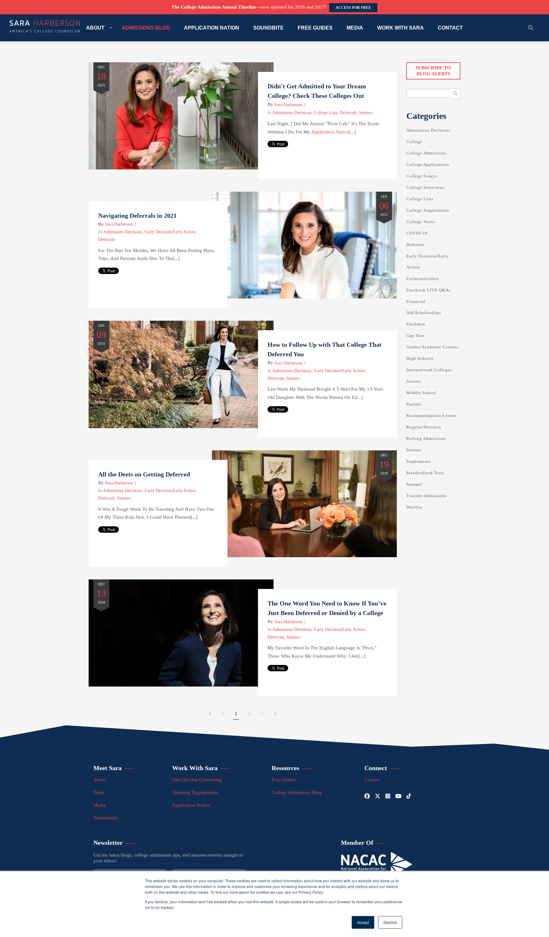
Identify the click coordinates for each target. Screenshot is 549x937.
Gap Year (415, 335)
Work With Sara (195, 767)
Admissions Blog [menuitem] (146, 28)
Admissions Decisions (291, 112)
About (99, 779)
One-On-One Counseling (197, 779)
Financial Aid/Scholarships (423, 307)
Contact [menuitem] (450, 28)
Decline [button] (390, 922)
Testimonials (105, 817)
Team (98, 792)
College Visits (420, 221)
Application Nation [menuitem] (211, 28)
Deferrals (348, 112)
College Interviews (425, 187)
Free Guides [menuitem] (315, 28)
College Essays (421, 176)
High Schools (419, 358)
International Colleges (429, 369)
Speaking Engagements (195, 792)
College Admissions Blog (297, 792)
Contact (372, 779)
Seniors (365, 112)
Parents (413, 404)
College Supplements (427, 210)
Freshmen (415, 324)
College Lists (325, 112)
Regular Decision (423, 427)
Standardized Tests (425, 472)
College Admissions (426, 153)
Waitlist (414, 507)
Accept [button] (363, 922)
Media (99, 805)
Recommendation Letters (431, 415)
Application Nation (330, 131)
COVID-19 (416, 233)
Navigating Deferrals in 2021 (137, 215)
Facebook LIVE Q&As (428, 290)
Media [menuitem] (355, 28)
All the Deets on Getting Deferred (144, 474)
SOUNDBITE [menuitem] (268, 28)
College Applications (427, 164)
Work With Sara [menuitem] (400, 28)
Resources (285, 767)
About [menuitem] (95, 28)
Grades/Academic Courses (432, 347)
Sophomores (418, 461)
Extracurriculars (422, 278)
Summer (414, 484)
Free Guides (283, 779)
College (414, 141)
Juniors (413, 381)
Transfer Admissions (426, 495)
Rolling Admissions (426, 438)
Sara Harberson (288, 104)
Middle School (421, 392)
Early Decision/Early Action (170, 231)
